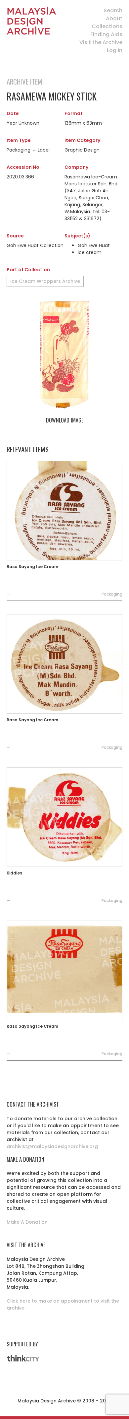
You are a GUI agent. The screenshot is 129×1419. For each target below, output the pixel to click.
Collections (107, 26)
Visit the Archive (100, 42)
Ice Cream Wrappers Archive (45, 281)
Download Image (64, 420)
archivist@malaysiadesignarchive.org (52, 1146)
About (114, 18)
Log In (114, 50)
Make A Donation (27, 1222)
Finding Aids (106, 34)
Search (113, 10)
